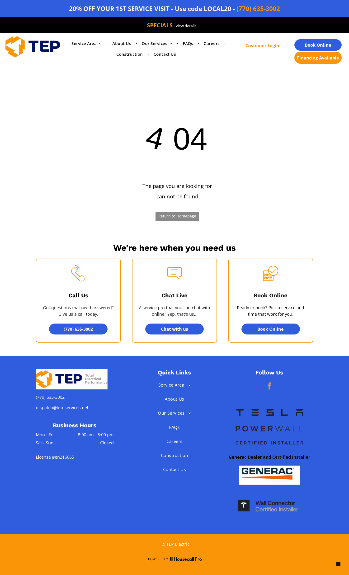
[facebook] (269, 386)
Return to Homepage (177, 216)
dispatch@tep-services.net (62, 407)
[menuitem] (87, 43)
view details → (189, 26)
